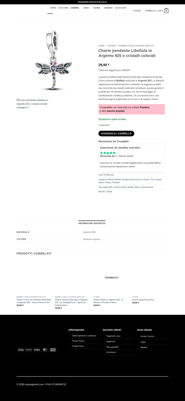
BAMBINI (108, 8)
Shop (50, 14)
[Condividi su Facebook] (101, 198)
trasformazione (147, 187)
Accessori (120, 8)
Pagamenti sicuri (113, 336)
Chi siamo (63, 8)
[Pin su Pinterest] (116, 198)
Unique (109, 191)
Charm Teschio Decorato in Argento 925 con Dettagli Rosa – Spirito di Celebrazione (71, 302)
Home (101, 46)
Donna (96, 8)
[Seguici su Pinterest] (166, 384)
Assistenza (111, 352)
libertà (137, 187)
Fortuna (108, 182)
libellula (130, 187)
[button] (137, 11)
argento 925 (107, 187)
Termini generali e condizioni (84, 336)
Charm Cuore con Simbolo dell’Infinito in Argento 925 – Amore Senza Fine (34, 301)
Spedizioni (110, 341)
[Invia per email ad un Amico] (111, 198)
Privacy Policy (78, 341)
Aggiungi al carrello (116, 133)
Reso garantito (112, 347)
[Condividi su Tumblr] (122, 198)
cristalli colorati (120, 187)
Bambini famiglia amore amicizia (136, 46)
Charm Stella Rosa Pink (143, 300)
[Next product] (160, 27)
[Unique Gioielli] (29, 10)
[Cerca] (47, 8)
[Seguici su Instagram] (163, 384)
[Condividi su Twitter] (106, 198)
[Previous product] (165, 27)
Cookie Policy (78, 346)
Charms (75, 8)
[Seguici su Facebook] (159, 384)
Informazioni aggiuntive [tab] (92, 223)
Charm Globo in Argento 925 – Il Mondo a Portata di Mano (108, 301)
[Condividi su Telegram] (127, 198)
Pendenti (116, 182)
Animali (110, 179)
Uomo (86, 8)
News (53, 8)
